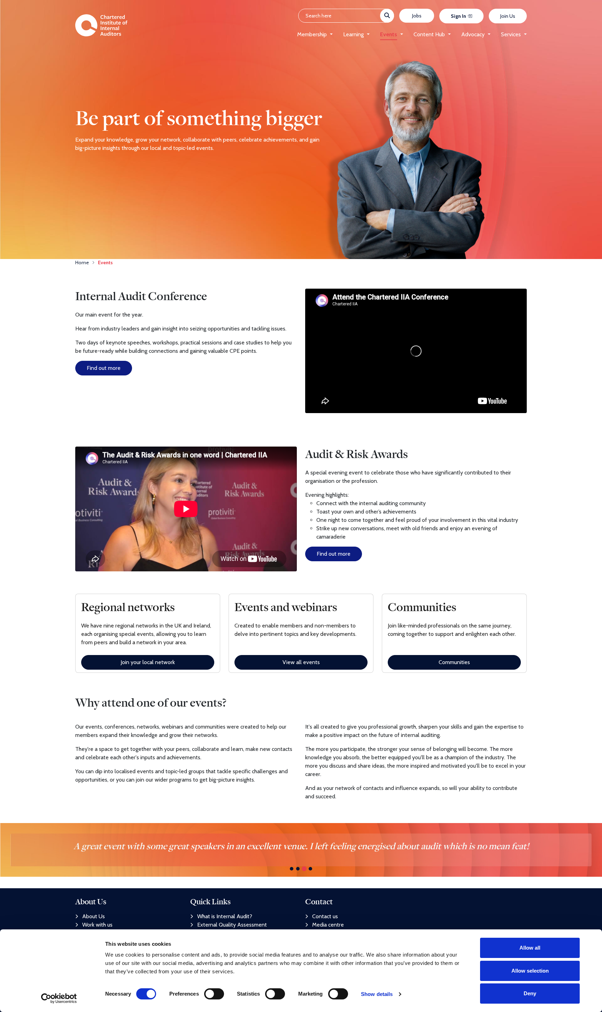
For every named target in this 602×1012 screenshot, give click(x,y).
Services (511, 34)
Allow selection (530, 971)
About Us (93, 916)
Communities (454, 662)
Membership (312, 34)
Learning (353, 34)
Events (388, 34)
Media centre (328, 924)
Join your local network (148, 662)
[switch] (214, 993)
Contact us (325, 916)
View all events (301, 662)
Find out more (104, 368)
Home (82, 262)
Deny (530, 993)
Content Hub (429, 34)
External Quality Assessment (232, 924)
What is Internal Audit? (224, 916)
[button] (330, 34)
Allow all (529, 948)
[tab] (291, 868)
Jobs (417, 16)
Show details (377, 994)
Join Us (507, 16)
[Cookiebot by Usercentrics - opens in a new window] (59, 998)
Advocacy (473, 34)
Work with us (97, 924)
